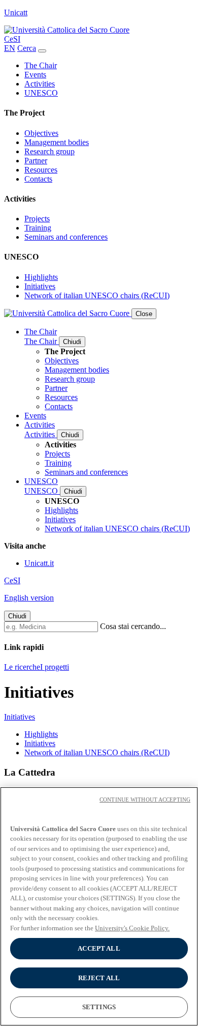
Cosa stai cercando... (133, 626)
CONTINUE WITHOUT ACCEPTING (145, 799)
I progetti (54, 667)
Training (37, 227)
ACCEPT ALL (99, 948)
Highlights (41, 277)
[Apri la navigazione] (42, 50)
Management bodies (56, 142)
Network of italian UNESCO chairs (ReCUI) (97, 295)
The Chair (40, 65)
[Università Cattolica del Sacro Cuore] (66, 29)
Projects (37, 218)
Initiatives (39, 286)
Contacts (38, 179)
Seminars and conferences (66, 237)
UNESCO (41, 93)
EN (9, 48)
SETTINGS (99, 1007)
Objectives (41, 133)
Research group (49, 151)
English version (29, 597)
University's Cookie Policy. (132, 928)
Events (35, 74)
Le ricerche (22, 667)
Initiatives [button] (19, 716)
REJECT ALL (99, 978)
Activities (39, 83)
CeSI (12, 39)
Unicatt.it (39, 563)
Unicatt (15, 12)
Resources (40, 169)
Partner (35, 160)
